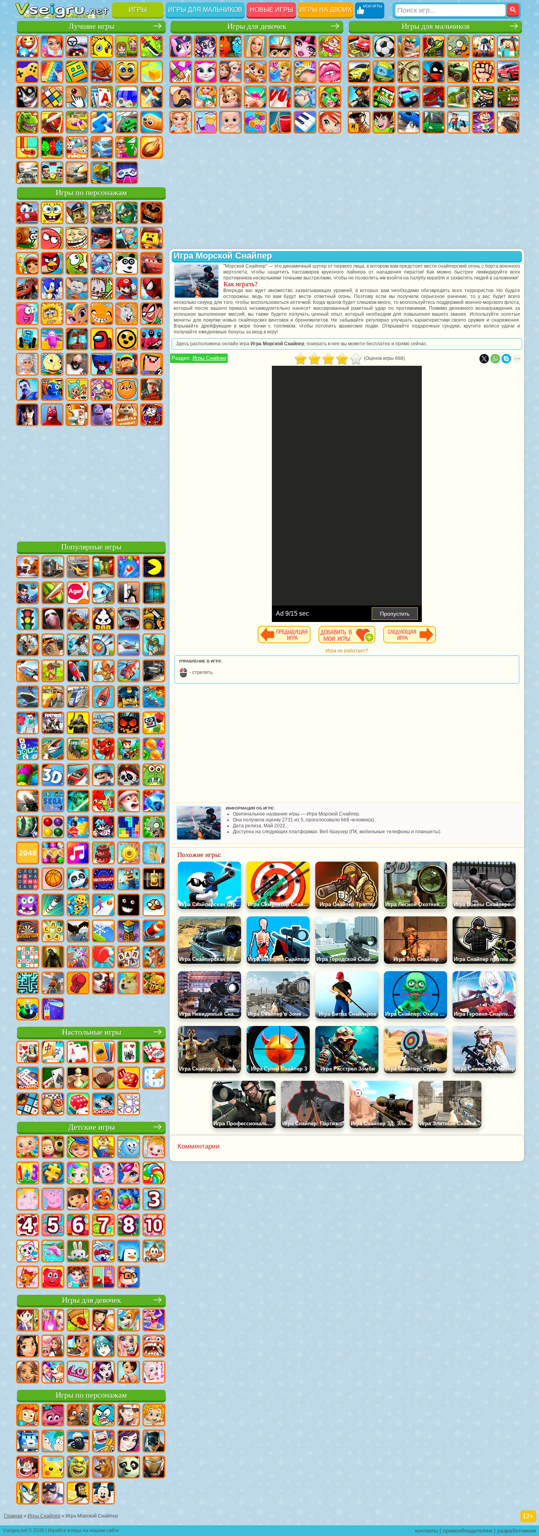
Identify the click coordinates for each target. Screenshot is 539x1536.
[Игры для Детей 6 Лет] (78, 1226)
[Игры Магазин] (53, 1321)
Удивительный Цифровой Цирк (151, 414)
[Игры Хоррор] (128, 906)
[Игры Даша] (78, 1200)
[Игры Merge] (27, 1010)
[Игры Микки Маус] (103, 1494)
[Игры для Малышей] (27, 1148)
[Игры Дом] (53, 1347)
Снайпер (359, 97)
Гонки (508, 71)
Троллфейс (77, 238)
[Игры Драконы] (103, 749)
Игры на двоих (325, 9)
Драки (483, 71)
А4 (27, 364)
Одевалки (280, 71)
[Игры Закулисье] (53, 958)
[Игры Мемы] (128, 984)
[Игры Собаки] (128, 1321)
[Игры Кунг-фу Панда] (128, 1468)
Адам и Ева (52, 313)
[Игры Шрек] (78, 1468)
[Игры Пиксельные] (128, 749)
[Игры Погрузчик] (154, 619)
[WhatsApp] (495, 358)
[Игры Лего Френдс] (27, 1347)
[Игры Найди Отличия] (103, 1278)
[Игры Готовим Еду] (78, 1347)
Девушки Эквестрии (205, 46)
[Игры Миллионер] (103, 880)
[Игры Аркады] (154, 567)
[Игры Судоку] (154, 1079)
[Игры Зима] (103, 932)
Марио (126, 288)
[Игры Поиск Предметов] (27, 827)
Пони (180, 46)
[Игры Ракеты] (53, 906)
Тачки (151, 263)
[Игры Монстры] (27, 906)
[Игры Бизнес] (154, 854)
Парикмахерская (305, 71)
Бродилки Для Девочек (329, 46)
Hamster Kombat (126, 414)
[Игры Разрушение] (128, 854)
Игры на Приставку (126, 172)
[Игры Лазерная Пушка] (154, 775)
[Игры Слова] (53, 932)
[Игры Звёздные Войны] (78, 801)
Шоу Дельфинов (101, 263)
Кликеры (77, 97)
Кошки (255, 71)
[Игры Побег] (128, 593)
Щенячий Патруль (77, 212)
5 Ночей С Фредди (151, 212)
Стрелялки (508, 122)
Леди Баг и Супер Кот (101, 238)
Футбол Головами (52, 172)
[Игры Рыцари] (154, 984)
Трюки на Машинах (126, 122)
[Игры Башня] (128, 932)
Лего (151, 238)
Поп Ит (52, 71)
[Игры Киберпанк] (78, 723)
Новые (27, 46)
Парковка (359, 46)
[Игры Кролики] (103, 1252)
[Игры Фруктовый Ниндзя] (53, 593)
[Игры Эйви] (27, 1373)
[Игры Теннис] (103, 958)
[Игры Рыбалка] (53, 749)
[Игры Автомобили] (78, 567)
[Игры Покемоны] (53, 1468)
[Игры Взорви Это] (103, 593)
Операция (305, 97)
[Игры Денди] (154, 880)
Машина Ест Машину (508, 97)
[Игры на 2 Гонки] (27, 671)
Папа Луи (180, 97)
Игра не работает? (347, 650)
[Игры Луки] (103, 645)
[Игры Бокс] (78, 984)
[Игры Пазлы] (53, 1174)
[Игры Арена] (103, 671)
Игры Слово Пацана (151, 389)
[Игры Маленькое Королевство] (27, 1200)
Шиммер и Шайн (77, 313)
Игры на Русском (126, 97)
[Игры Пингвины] (128, 1252)
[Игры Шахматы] (78, 1079)
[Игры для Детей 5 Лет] (53, 1226)
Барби (255, 46)
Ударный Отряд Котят (101, 288)
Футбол (383, 46)
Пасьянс (101, 97)
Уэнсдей (27, 414)
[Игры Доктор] (27, 723)
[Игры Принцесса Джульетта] (78, 1174)
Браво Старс (126, 339)
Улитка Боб (27, 238)
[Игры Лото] (53, 1105)
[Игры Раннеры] (128, 880)
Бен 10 (383, 122)
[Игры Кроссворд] (27, 749)
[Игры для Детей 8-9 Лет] (128, 1226)
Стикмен (433, 71)
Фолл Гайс (52, 339)
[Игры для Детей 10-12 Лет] (154, 1226)
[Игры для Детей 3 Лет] (154, 1200)
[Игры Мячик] (53, 880)
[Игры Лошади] (78, 619)
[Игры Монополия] (103, 1105)
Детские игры (91, 1127)
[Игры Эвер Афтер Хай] (103, 1373)
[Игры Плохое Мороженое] (103, 619)
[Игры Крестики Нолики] (128, 1105)
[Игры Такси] (53, 697)
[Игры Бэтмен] (154, 1442)
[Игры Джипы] (53, 645)
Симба (126, 389)
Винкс (329, 122)
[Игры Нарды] (128, 1079)
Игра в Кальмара (151, 339)
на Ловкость (151, 46)
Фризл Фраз (27, 313)
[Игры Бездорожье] (154, 671)
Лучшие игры (91, 26)
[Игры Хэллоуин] (128, 723)
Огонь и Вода (230, 46)
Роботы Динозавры (433, 97)
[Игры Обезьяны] (154, 1252)
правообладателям (467, 1530)
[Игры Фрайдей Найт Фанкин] (103, 827)
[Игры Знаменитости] (154, 1373)
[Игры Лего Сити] (128, 697)
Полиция (408, 97)
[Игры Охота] (27, 645)
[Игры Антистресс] (78, 906)
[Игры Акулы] (128, 619)
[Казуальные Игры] (78, 958)
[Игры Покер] (154, 1053)
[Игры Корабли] (27, 697)
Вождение (27, 172)
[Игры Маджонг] (53, 1053)
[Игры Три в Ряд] (154, 801)
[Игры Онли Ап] (53, 984)
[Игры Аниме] (103, 1347)
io (151, 71)
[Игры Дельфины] (53, 1252)
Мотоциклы (408, 71)
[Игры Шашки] (103, 1079)
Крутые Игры (101, 147)
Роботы (383, 97)
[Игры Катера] (78, 775)
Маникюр (280, 97)
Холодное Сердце (230, 71)
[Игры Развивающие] (78, 1148)
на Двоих (126, 46)
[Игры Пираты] (128, 775)
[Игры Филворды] (27, 880)
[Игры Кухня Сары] (27, 1321)
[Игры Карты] (78, 1053)
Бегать (483, 122)
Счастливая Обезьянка (101, 313)
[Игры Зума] (27, 775)
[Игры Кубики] (154, 723)
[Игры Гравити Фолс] (128, 1416)
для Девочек (52, 46)
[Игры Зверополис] (78, 1416)
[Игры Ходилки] (103, 906)
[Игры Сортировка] (53, 1010)
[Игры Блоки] (78, 827)
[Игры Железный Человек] (154, 1468)
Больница (255, 97)
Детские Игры (101, 46)
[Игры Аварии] (103, 723)
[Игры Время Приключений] (103, 1442)
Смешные (126, 71)
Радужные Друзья (52, 389)
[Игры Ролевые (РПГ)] (27, 593)
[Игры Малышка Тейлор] (78, 1278)
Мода (205, 122)
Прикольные (52, 122)
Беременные (205, 97)
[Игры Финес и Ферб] (53, 1442)
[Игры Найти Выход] (154, 593)
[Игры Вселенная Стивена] (27, 1468)
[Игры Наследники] (128, 1442)
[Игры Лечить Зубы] (154, 1347)
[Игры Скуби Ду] (103, 1468)
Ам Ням (77, 263)
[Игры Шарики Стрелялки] (128, 567)
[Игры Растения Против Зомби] (154, 827)
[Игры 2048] (27, 854)
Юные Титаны (151, 313)
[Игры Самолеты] (128, 645)
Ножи (151, 97)
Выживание (458, 97)
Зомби (458, 46)
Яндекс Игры (27, 71)
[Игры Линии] (53, 827)
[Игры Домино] (27, 1079)
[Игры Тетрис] (128, 827)
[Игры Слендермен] (53, 619)
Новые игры (271, 9)
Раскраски (180, 71)
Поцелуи (329, 71)
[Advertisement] (91, 482)
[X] (484, 358)
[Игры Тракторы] (78, 749)
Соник (52, 288)
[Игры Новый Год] (128, 801)
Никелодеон (77, 147)
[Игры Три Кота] (27, 1278)
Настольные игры (91, 1032)
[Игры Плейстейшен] (154, 958)
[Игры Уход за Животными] (53, 1373)
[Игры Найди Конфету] (154, 1174)
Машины (359, 71)
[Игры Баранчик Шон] (78, 1442)
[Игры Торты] (103, 854)
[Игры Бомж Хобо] (78, 1494)
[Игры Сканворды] (27, 958)
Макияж (329, 97)
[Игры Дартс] (27, 932)
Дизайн (255, 122)
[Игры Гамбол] (103, 1416)
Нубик (151, 364)
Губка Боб (52, 212)
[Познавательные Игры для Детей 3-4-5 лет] (103, 1148)
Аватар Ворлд (101, 389)
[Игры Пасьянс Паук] (128, 1053)
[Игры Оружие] (27, 801)
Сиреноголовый (77, 339)
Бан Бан (52, 414)
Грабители (483, 97)
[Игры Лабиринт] (27, 984)
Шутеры (458, 122)
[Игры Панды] (78, 880)
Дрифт (408, 122)
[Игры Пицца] (78, 1321)
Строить (101, 172)
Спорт (101, 71)
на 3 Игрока (52, 147)
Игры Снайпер (209, 358)
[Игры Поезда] (78, 697)
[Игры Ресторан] (103, 1321)
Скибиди (77, 414)
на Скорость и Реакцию (101, 122)
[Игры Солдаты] (103, 775)
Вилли (27, 212)
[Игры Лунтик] (103, 1174)
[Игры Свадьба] (128, 1347)
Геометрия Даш (77, 71)
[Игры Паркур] (78, 645)
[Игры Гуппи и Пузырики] (154, 1416)
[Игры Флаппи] (154, 906)
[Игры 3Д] (53, 775)
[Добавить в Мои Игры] (346, 634)
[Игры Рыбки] (103, 1200)
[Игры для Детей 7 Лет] (103, 1226)
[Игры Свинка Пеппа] (53, 1200)
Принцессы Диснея (180, 122)
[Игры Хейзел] (154, 1148)
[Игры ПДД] (27, 619)
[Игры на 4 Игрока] (103, 567)
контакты (426, 1530)
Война (77, 172)
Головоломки (27, 147)
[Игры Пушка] (154, 932)
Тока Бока (77, 389)
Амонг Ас (101, 339)
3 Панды (126, 263)
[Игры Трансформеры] (27, 1494)
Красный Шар (52, 238)
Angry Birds (52, 263)
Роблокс (126, 364)
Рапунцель (230, 97)
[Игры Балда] (128, 958)
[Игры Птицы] (78, 932)
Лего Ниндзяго (126, 212)
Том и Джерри (126, 313)
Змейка (151, 122)
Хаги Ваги (101, 364)
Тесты (280, 46)
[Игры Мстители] (53, 1494)
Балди (52, 364)
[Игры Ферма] (103, 801)
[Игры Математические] (27, 1174)
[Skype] (506, 358)
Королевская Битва (483, 46)
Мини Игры (77, 122)
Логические (52, 97)
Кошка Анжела (205, 71)
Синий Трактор (27, 339)
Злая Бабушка (126, 238)
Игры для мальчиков (205, 9)
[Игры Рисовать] (27, 1252)
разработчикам (516, 1530)
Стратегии (408, 46)
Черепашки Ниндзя (383, 71)
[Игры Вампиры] (103, 984)
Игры (138, 9)
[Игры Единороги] (128, 1174)
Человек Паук (151, 288)
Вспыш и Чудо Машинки (27, 288)
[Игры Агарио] (78, 593)
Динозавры (27, 122)
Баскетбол (151, 147)
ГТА (359, 122)
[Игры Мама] (128, 1373)
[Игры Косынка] (103, 1053)
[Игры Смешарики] (128, 1148)
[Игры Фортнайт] (53, 723)
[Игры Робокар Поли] (27, 1442)
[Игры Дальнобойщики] (53, 567)
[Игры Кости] (78, 1105)
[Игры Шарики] (154, 749)
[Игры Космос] (78, 671)
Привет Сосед (27, 389)
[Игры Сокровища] (53, 854)
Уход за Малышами (230, 122)
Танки (433, 46)
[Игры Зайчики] (78, 1252)
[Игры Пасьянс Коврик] (53, 1079)
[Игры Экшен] (27, 567)
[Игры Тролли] (53, 1416)
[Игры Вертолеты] (128, 671)
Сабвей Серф (27, 263)
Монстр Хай (305, 46)
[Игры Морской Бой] (154, 697)
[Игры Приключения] (53, 671)
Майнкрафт (508, 46)
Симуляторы (77, 46)
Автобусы (433, 122)
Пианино (305, 122)
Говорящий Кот (101, 212)
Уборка (280, 122)
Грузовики (458, 71)
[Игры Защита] (154, 645)
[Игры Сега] (53, 801)
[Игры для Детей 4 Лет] (27, 1226)
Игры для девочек (256, 26)
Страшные (27, 97)
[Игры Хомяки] (128, 1278)
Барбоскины (77, 288)
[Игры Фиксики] (27, 1416)
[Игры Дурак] (27, 1053)
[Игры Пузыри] (128, 1200)
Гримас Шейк (101, 414)
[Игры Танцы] (154, 1321)
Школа (126, 147)
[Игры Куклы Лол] (78, 1373)
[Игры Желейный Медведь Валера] (53, 1278)
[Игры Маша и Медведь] (53, 1148)
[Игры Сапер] (27, 1105)
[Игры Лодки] (103, 697)
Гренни (77, 364)
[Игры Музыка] (78, 854)
